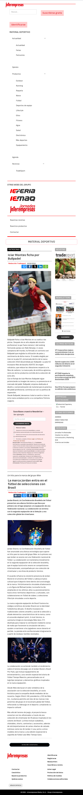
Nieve (18, 95)
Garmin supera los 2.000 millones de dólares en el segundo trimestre (64, 364)
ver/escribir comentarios (30, 745)
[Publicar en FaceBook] (29, 266)
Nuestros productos (18, 226)
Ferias (18, 50)
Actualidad (20, 45)
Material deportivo (20, 32)
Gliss (18, 115)
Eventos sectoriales (62, 442)
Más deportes (21, 140)
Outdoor (19, 81)
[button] (29, 38)
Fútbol (18, 100)
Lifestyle (19, 110)
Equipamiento (21, 145)
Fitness (19, 120)
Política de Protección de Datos (28, 463)
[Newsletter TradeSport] (65, 315)
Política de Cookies (54, 776)
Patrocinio (20, 55)
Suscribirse (65, 337)
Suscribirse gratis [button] (52, 12)
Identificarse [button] (18, 24)
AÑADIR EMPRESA (15, 785)
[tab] (41, 38)
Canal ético (16, 773)
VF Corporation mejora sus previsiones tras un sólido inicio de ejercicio (64, 352)
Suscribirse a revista (55, 765)
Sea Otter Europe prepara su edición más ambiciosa (65, 388)
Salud (18, 130)
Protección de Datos (55, 773)
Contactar (14, 232)
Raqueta (19, 91)
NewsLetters (52, 762)
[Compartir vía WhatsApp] (45, 266)
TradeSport (20, 171)
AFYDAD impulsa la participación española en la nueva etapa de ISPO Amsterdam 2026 (65, 376)
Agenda (15, 157)
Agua (18, 125)
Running (19, 86)
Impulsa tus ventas (62, 435)
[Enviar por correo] (24, 266)
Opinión (15, 67)
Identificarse (52, 755)
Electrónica (21, 135)
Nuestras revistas (17, 220)
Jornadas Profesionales (63, 433)
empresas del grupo (26, 452)
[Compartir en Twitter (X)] (34, 266)
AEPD (38, 461)
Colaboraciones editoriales (57, 779)
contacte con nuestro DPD (34, 458)
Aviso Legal (31, 439)
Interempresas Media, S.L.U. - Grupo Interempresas (44, 792)
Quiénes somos (17, 779)
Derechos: (19, 454)
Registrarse (51, 758)
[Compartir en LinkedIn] (40, 266)
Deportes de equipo (24, 105)
